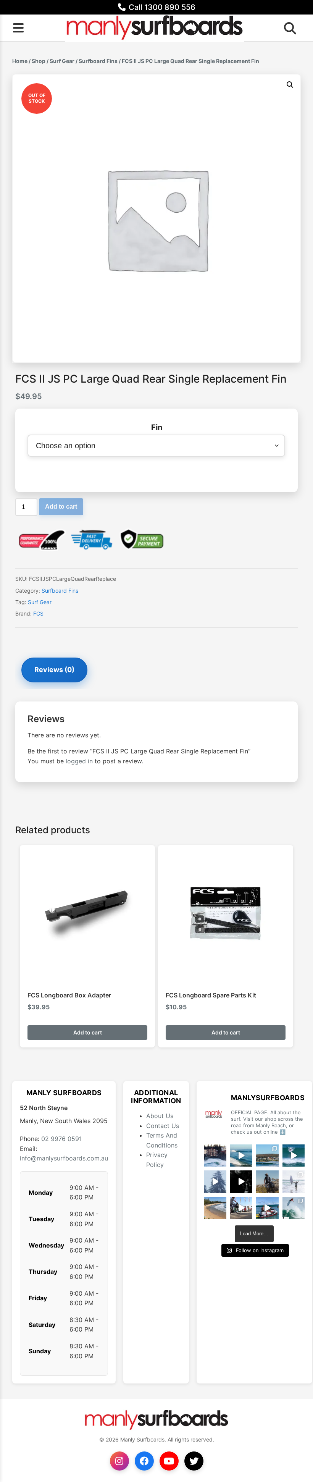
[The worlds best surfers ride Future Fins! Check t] (293, 1181)
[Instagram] (119, 1461)
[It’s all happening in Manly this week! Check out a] (241, 1208)
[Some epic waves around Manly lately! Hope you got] (215, 1155)
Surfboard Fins (98, 61)
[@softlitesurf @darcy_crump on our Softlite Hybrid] (215, 1181)
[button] (290, 85)
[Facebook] (144, 1461)
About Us (159, 1116)
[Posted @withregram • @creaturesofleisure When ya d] (267, 1181)
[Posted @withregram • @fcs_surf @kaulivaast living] (267, 1208)
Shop (38, 61)
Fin (156, 427)
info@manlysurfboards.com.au (64, 1158)
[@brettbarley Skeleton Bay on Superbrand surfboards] (241, 1155)
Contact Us (162, 1126)
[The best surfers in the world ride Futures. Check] (293, 1155)
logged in (79, 761)
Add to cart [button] (87, 1032)
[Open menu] (18, 28)
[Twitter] (193, 1461)
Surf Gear (62, 61)
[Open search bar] (288, 28)
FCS (38, 613)
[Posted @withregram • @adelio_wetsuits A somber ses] (241, 1181)
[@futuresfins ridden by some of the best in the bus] (293, 1208)
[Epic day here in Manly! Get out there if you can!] (267, 1155)
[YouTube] (169, 1461)
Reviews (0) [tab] (54, 670)
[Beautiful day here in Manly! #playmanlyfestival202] (215, 1208)
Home (19, 61)
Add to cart (61, 506)
